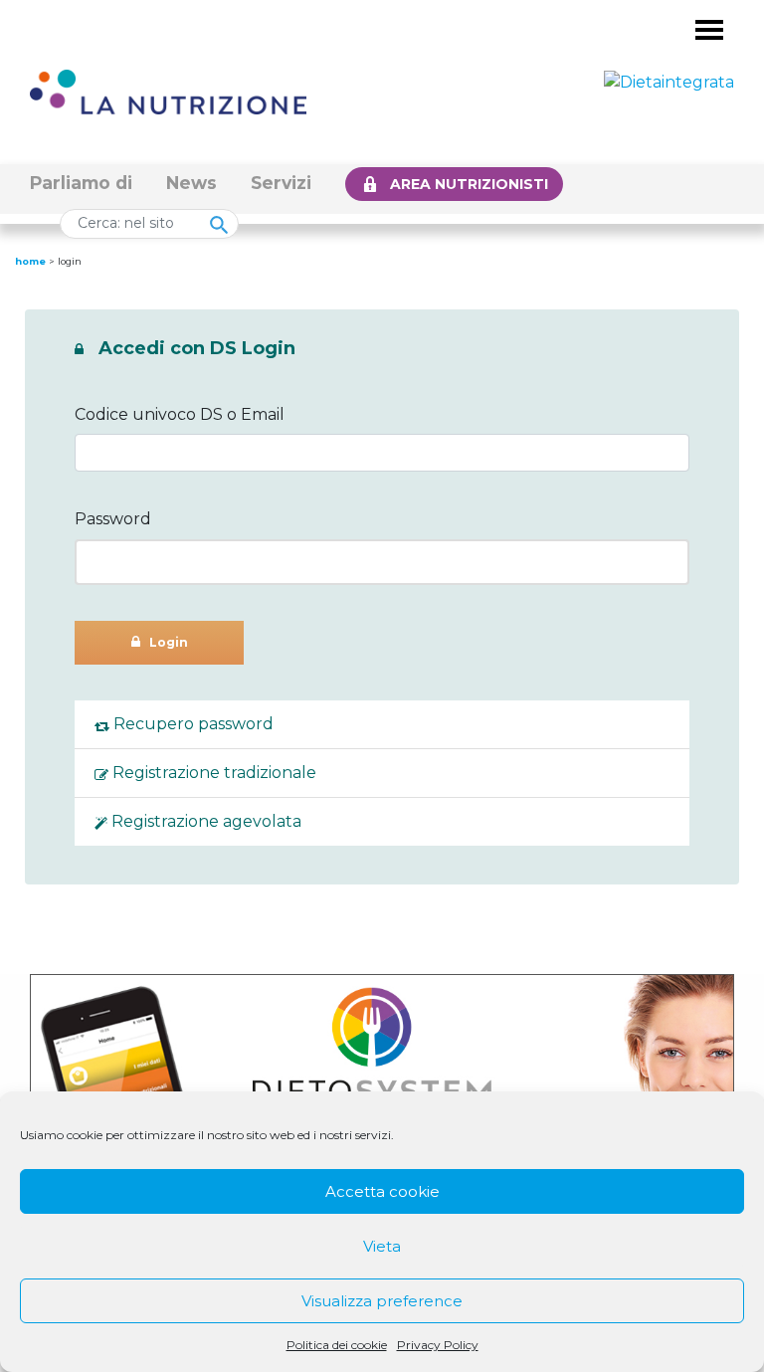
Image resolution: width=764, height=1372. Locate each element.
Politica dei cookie (336, 1344)
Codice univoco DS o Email (180, 414)
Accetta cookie (382, 1191)
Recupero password (191, 723)
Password (113, 518)
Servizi (281, 182)
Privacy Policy (437, 1344)
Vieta (382, 1246)
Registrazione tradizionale (212, 772)
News (191, 182)
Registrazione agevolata (204, 821)
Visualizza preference (382, 1300)
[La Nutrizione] (168, 91)
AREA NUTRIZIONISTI (469, 184)
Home (30, 261)
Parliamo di (81, 182)
